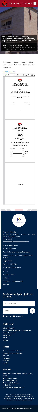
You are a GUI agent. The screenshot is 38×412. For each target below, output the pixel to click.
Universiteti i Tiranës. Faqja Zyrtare (11, 384)
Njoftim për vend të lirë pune (13, 351)
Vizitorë (8, 316)
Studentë (19, 316)
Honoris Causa (8, 275)
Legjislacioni (7, 335)
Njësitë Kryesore (9, 249)
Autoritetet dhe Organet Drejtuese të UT (17, 330)
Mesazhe (6, 361)
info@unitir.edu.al (11, 378)
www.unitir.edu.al (11, 381)
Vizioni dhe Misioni (10, 245)
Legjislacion (7, 261)
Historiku (6, 278)
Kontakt (6, 284)
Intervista (6, 358)
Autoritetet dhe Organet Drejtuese (16, 252)
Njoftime (6, 356)
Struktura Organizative (12, 267)
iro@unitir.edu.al (26, 400)
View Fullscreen (9, 72)
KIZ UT (5, 271)
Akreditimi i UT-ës (10, 264)
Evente (5, 363)
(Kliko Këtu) (7, 239)
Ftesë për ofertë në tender (12, 353)
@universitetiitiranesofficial (14, 387)
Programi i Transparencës (13, 281)
